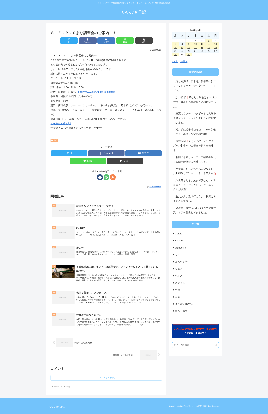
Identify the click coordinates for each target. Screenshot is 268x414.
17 (195, 47)
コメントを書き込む (106, 377)
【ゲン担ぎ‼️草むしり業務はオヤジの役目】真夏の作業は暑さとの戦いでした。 (194, 102)
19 (209, 47)
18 (202, 47)
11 (202, 44)
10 (195, 44)
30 (188, 54)
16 (188, 47)
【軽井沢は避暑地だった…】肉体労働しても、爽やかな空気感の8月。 (194, 131)
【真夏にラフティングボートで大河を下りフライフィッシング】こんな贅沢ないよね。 (194, 118)
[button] (144, 40)
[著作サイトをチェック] (100, 177)
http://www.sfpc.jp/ (61, 123)
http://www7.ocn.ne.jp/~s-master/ (96, 91)
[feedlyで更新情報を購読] (106, 177)
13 (215, 44)
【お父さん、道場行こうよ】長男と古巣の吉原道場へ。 (194, 198)
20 (215, 47)
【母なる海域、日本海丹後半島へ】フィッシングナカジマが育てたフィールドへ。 (194, 86)
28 (175, 54)
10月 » (183, 61)
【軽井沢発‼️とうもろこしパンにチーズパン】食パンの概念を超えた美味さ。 (194, 146)
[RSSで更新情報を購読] (113, 177)
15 (182, 47)
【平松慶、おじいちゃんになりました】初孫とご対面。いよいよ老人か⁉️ (194, 171)
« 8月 (175, 61)
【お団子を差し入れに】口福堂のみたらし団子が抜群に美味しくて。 (194, 159)
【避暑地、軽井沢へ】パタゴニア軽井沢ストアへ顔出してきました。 (194, 210)
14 (175, 47)
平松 (55, 140)
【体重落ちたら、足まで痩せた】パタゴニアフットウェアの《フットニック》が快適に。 (194, 185)
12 (209, 44)
